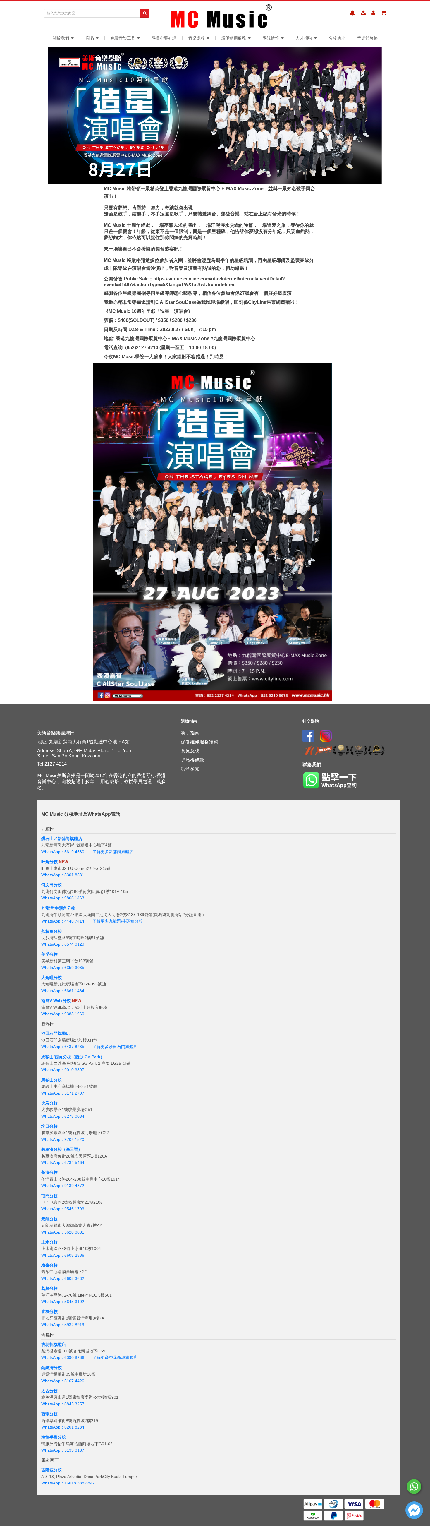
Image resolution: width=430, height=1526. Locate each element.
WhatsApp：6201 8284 (62, 1427)
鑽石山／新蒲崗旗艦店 (61, 838)
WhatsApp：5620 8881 (62, 1232)
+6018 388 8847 (79, 1483)
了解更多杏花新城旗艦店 (114, 1357)
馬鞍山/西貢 (52, 1057)
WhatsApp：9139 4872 (62, 1185)
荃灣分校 (49, 1172)
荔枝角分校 (51, 931)
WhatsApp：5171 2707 (62, 1093)
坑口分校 (49, 1126)
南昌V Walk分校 (56, 1000)
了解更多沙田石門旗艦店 (114, 1046)
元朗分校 (49, 1219)
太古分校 (49, 1390)
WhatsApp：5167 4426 (62, 1380)
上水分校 (49, 1242)
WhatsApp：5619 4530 (62, 851)
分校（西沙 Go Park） (83, 1057)
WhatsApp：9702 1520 (62, 1139)
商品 (90, 38)
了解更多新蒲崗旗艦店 (112, 851)
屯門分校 (49, 1196)
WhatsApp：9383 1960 (62, 1013)
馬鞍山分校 (51, 1080)
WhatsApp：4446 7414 (62, 921)
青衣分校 (49, 1311)
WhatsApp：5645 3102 (62, 1301)
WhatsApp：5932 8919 (62, 1324)
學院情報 (271, 38)
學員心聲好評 (164, 38)
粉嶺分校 (49, 1265)
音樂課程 (197, 38)
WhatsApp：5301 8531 (62, 874)
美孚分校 (49, 954)
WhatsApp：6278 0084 (62, 1116)
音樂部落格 (367, 38)
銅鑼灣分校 (51, 1367)
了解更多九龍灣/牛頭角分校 (117, 921)
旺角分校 (49, 861)
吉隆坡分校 (51, 1469)
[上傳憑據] (363, 13)
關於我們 (61, 38)
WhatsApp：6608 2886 (62, 1255)
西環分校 (49, 1414)
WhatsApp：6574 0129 (62, 944)
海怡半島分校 (53, 1437)
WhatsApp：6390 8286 (62, 1357)
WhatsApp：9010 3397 (62, 1069)
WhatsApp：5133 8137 (62, 1450)
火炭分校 (49, 1103)
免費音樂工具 (123, 38)
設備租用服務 (234, 38)
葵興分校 (49, 1288)
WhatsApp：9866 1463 (62, 898)
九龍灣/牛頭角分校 (58, 908)
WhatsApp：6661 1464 (62, 990)
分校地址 (337, 38)
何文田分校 (51, 884)
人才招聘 (304, 38)
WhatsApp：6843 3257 (62, 1404)
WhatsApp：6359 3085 (62, 967)
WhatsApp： (52, 1483)
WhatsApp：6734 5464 (62, 1162)
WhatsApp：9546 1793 (62, 1208)
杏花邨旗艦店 (53, 1344)
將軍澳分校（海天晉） (61, 1149)
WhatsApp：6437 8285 (62, 1046)
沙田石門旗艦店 (55, 1033)
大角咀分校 (51, 977)
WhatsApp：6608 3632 (62, 1278)
